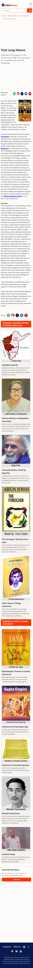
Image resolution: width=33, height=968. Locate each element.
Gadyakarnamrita (10, 365)
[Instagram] (20, 951)
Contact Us (7, 947)
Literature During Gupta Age (15, 726)
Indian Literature (24, 16)
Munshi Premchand (11, 813)
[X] (28, 946)
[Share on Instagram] (18, 93)
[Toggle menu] (30, 4)
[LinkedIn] (16, 951)
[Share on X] (22, 93)
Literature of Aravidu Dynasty (15, 765)
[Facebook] (24, 946)
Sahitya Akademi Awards (13, 196)
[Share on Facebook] (25, 93)
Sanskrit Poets (8, 854)
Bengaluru (5, 149)
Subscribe (16, 879)
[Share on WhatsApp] (14, 93)
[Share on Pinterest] (29, 93)
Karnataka (5, 137)
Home (3, 16)
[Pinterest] (12, 951)
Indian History (12, 16)
